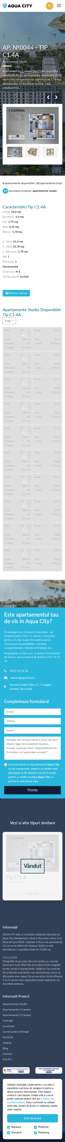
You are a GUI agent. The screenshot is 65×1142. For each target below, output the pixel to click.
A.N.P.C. (8, 1059)
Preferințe (43, 1127)
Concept (8, 1020)
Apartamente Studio (15, 1004)
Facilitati (8, 1037)
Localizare (9, 1026)
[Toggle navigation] (58, 5)
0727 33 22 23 (19, 671)
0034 (57, 477)
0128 (57, 379)
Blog (5, 1048)
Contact (7, 1054)
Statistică (16, 1132)
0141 (57, 428)
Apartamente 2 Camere (17, 1009)
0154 (57, 501)
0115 (57, 330)
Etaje (8, 320)
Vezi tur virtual (17, 293)
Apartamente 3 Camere (17, 1015)
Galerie (7, 1042)
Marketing (43, 1132)
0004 (57, 355)
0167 (57, 550)
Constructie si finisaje (16, 1031)
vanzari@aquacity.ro (22, 677)
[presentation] (48, 97)
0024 (57, 453)
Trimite (32, 790)
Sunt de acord (32, 1118)
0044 (57, 526)
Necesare (16, 1127)
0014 (57, 404)
